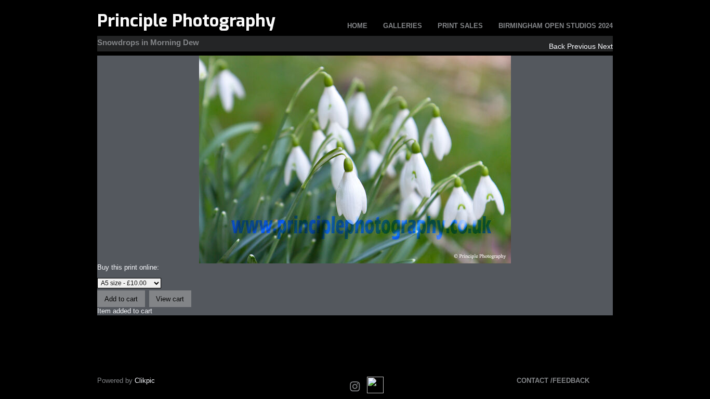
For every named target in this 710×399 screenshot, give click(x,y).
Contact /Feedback (553, 380)
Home (357, 26)
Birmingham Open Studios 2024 (555, 26)
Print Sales (460, 26)
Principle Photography (186, 20)
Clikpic (145, 380)
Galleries (402, 26)
